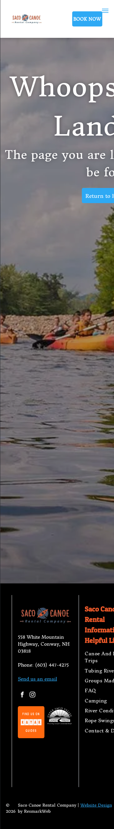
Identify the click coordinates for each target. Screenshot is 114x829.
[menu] (105, 11)
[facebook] (22, 695)
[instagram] (32, 695)
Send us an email (37, 679)
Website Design (96, 805)
